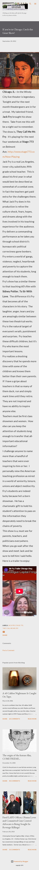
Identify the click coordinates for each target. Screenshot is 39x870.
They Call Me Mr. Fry (10, 628)
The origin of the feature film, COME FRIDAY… (16, 757)
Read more (32, 719)
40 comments (14, 781)
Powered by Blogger (20, 861)
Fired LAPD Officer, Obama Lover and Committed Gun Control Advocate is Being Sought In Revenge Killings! (19, 822)
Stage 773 (19, 625)
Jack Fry (11, 625)
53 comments (14, 849)
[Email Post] (3, 632)
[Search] (30, 3)
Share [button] (4, 635)
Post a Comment (8, 650)
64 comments (14, 719)
